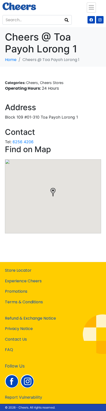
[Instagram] (100, 19)
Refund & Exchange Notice (30, 318)
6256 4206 (23, 141)
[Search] (66, 19)
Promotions (16, 291)
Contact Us (16, 339)
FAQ (9, 349)
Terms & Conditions (24, 302)
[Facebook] (91, 19)
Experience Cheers (23, 281)
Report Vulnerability (23, 397)
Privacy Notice (19, 328)
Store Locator (18, 270)
